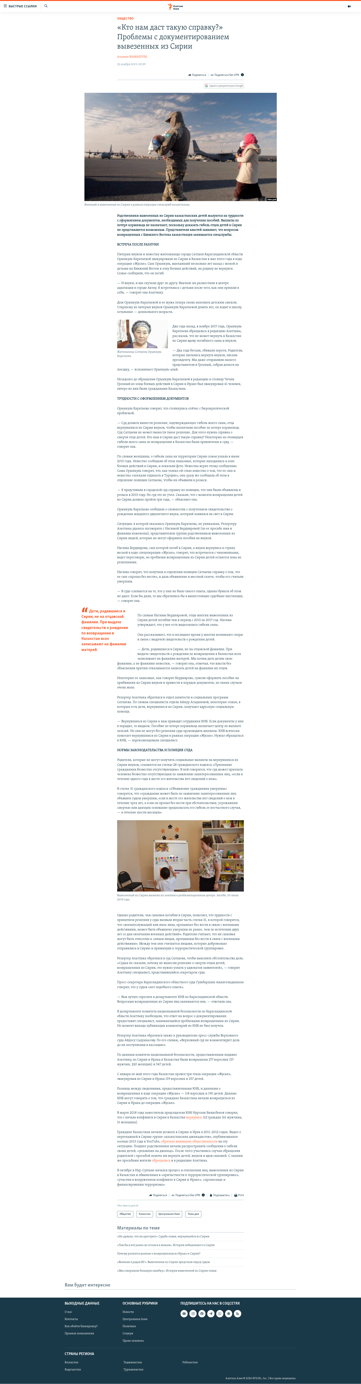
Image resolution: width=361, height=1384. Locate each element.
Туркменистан (133, 1369)
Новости (128, 1312)
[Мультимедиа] (349, 6)
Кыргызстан (73, 1369)
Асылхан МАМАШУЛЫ (132, 56)
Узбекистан (190, 1362)
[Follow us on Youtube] (184, 1313)
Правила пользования (79, 1333)
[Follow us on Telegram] (210, 1313)
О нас (68, 1312)
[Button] (197, 75)
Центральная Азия (135, 1319)
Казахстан (71, 1362)
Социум (128, 1333)
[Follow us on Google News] (228, 1313)
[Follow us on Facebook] (202, 1313)
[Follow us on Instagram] (192, 1313)
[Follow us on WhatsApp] (219, 1313)
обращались (161, 1160)
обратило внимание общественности (189, 1141)
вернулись (194, 1117)
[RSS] (237, 1313)
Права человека (133, 1340)
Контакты (71, 1319)
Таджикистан (133, 1362)
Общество (125, 19)
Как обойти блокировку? (81, 1326)
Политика (129, 1326)
